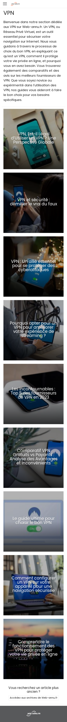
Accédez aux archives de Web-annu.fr (33, 697)
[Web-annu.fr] (33, 716)
